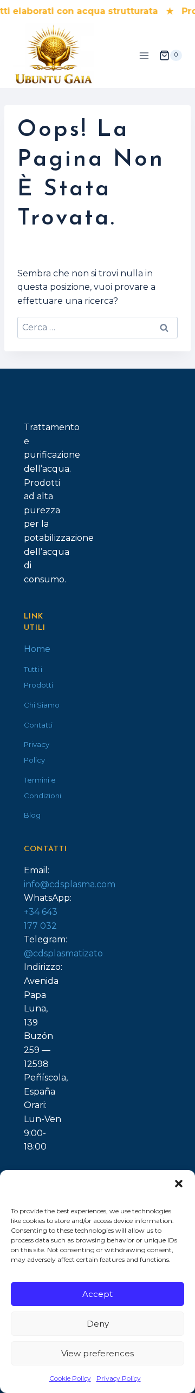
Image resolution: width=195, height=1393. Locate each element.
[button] (178, 1183)
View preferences (97, 1353)
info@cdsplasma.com (69, 884)
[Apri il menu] (144, 55)
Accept (97, 1294)
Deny (98, 1324)
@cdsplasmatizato (63, 953)
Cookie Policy (70, 1378)
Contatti (38, 725)
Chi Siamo (42, 705)
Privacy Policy (118, 1378)
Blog (32, 815)
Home (37, 649)
